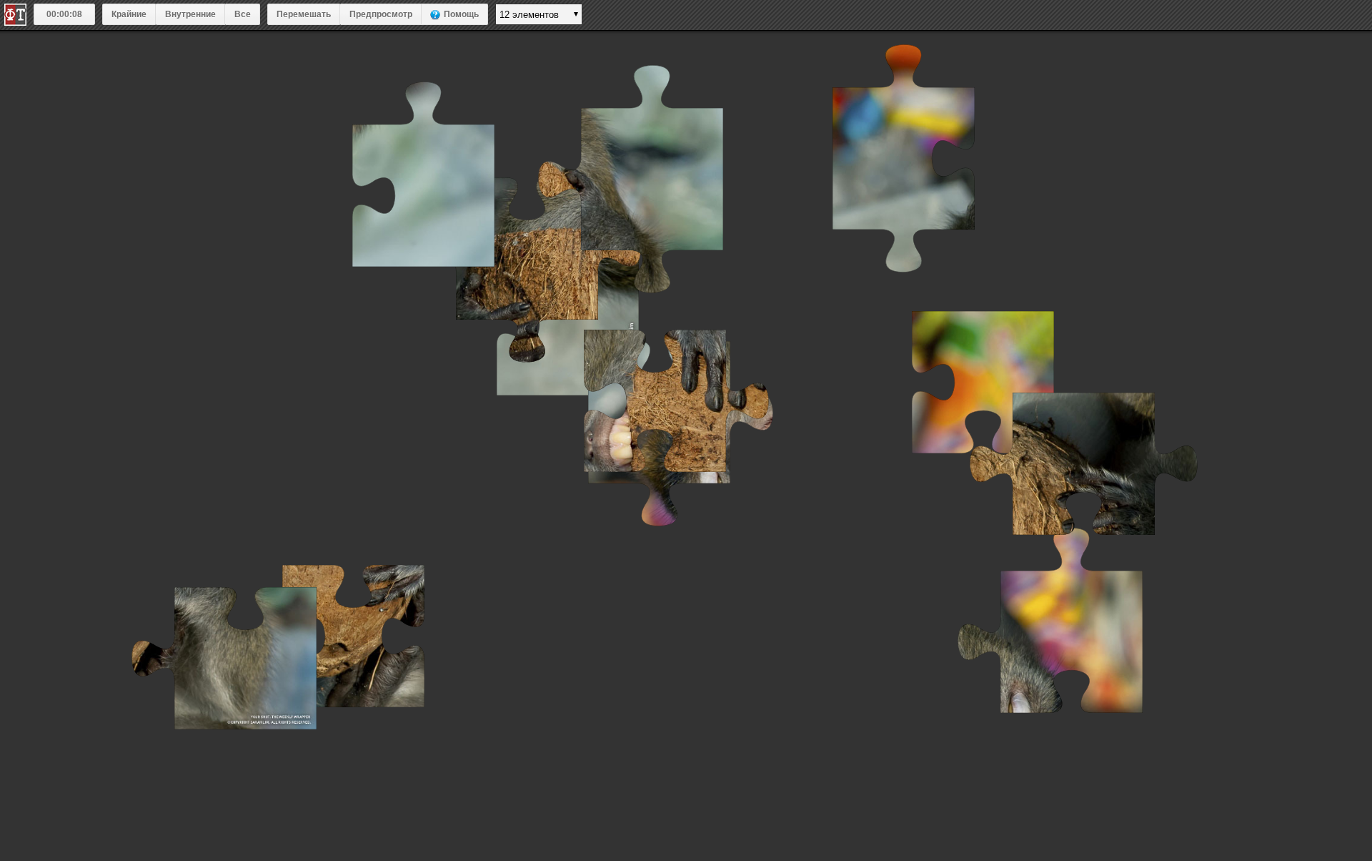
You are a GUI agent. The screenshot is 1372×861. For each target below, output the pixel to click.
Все (242, 14)
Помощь (461, 14)
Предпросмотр (380, 14)
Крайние (128, 14)
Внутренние (190, 14)
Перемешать (304, 14)
